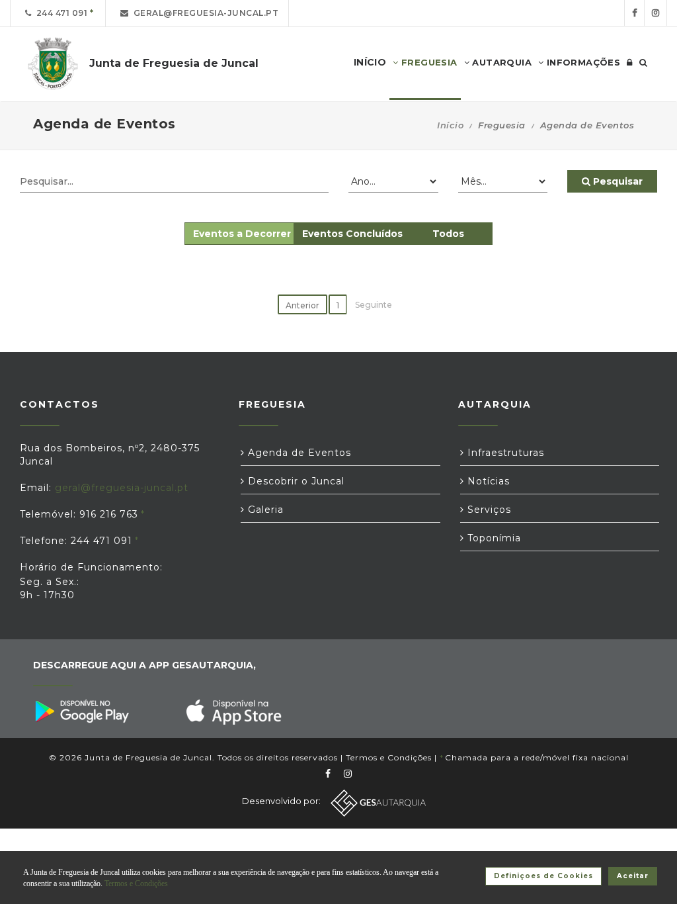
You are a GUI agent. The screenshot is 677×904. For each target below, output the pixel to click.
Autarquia (500, 62)
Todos (448, 234)
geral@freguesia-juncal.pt (204, 13)
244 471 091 (60, 13)
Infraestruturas (504, 453)
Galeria (264, 510)
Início (450, 125)
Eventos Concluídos (352, 234)
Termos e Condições (389, 757)
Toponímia (492, 538)
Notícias (487, 481)
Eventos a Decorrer (242, 234)
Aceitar (633, 876)
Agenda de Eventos (298, 453)
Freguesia (428, 62)
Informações (581, 62)
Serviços (487, 510)
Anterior (302, 305)
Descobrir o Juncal (294, 481)
